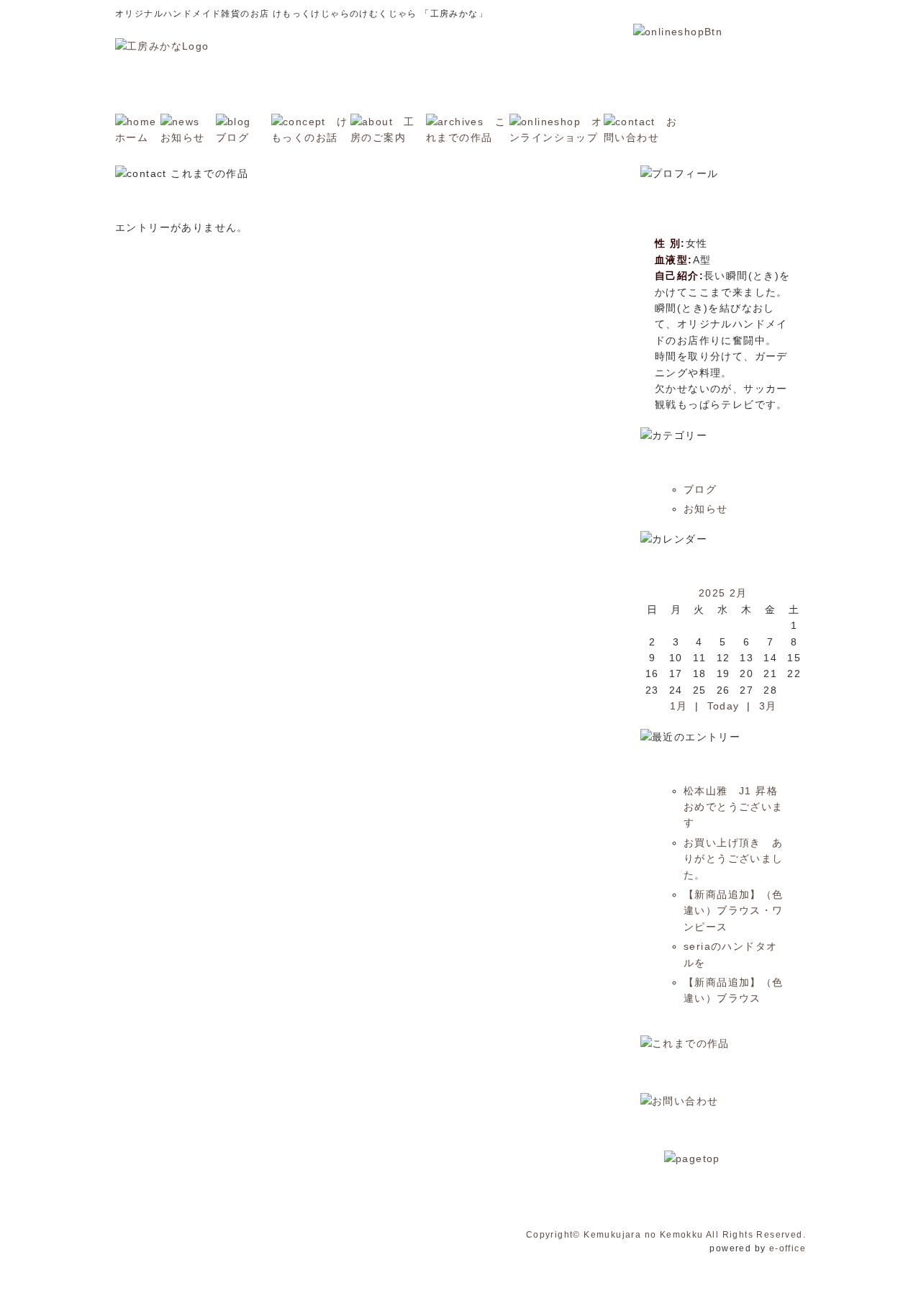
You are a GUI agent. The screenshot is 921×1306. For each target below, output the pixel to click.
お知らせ (706, 508)
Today (723, 706)
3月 (768, 706)
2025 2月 (723, 593)
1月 (679, 706)
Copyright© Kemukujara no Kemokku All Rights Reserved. (666, 1235)
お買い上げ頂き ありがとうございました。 (734, 859)
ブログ (700, 489)
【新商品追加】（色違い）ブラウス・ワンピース (734, 911)
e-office (787, 1248)
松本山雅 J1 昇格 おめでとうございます (736, 807)
